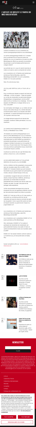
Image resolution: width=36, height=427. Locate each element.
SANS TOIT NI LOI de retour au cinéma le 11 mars (25, 320)
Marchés (6, 383)
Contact (6, 388)
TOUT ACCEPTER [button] (8, 417)
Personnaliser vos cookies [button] (16, 422)
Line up (6, 376)
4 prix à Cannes (23, 276)
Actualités (6, 386)
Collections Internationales (11, 381)
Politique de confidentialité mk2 (12, 391)
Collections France (9, 378)
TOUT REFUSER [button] (25, 417)
